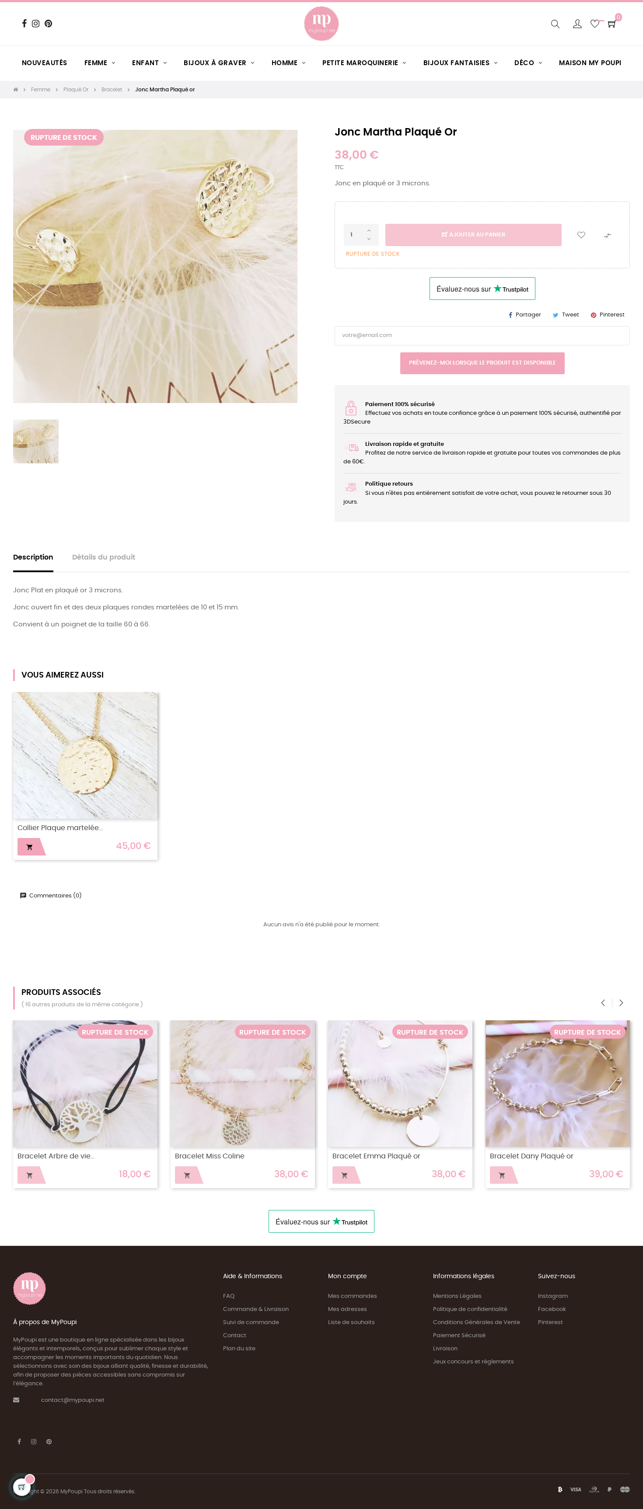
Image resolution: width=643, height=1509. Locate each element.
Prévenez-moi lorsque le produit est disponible (482, 363)
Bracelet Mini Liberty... (527, 1156)
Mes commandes (352, 1296)
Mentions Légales (457, 1296)
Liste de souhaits (351, 1322)
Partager (528, 315)
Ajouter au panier (476, 235)
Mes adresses (347, 1309)
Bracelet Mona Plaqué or (60, 1156)
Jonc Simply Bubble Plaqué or (383, 1156)
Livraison (445, 1349)
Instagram (553, 1296)
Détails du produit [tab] (103, 557)
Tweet (570, 315)
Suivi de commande (251, 1322)
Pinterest (612, 315)
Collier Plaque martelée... (60, 828)
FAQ (228, 1296)
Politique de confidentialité (470, 1309)
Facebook (552, 1309)
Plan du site (239, 1349)
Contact (234, 1336)
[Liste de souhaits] (581, 235)
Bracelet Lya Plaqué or (213, 1156)
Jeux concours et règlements (473, 1362)
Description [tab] (33, 557)
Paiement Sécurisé (459, 1336)
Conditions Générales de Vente (476, 1322)
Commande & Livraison (256, 1309)
